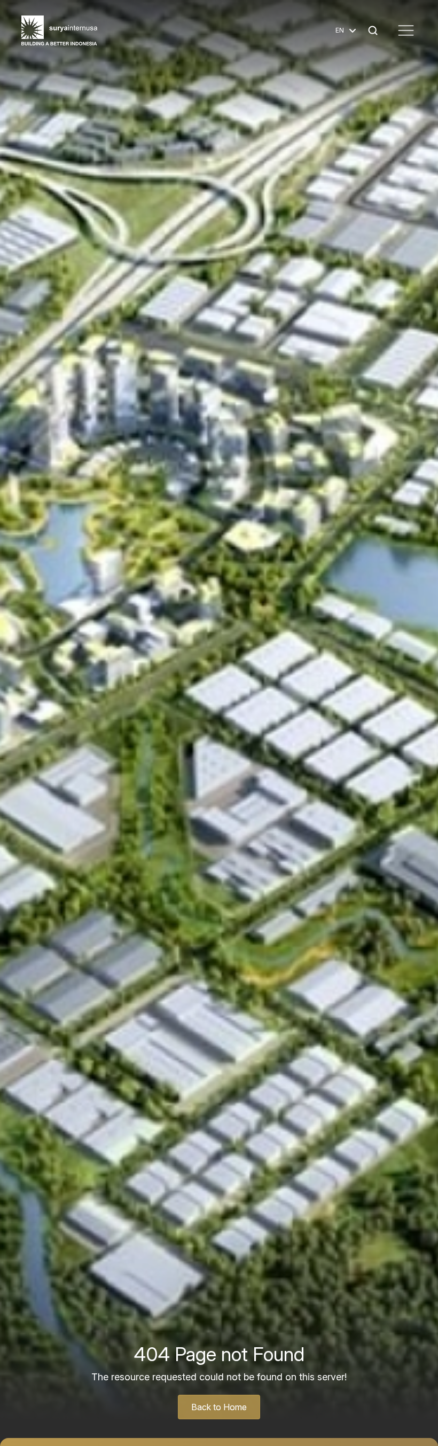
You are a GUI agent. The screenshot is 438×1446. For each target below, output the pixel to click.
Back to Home (219, 1407)
